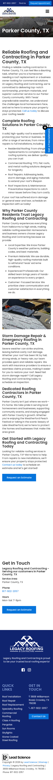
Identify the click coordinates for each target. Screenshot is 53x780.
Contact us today (12, 464)
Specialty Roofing (12, 709)
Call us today (29, 111)
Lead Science (30, 762)
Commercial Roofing (9, 714)
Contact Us (38, 716)
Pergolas (7, 724)
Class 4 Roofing (11, 720)
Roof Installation (11, 696)
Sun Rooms (8, 728)
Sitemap (43, 762)
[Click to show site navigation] (47, 11)
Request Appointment (40, 3)
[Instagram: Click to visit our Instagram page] (29, 670)
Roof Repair (9, 700)
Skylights (7, 732)
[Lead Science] (16, 757)
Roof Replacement (13, 704)
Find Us (22, 3)
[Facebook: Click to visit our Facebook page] (23, 670)
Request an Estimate (19, 477)
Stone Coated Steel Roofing (10, 738)
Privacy (6, 765)
